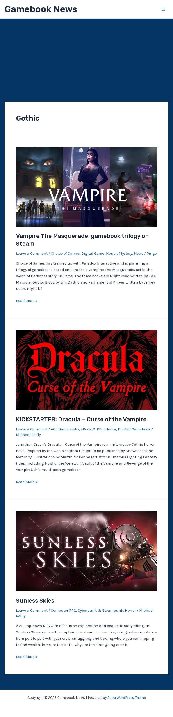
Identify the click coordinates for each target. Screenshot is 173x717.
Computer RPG (63, 610)
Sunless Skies (35, 600)
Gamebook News (41, 9)
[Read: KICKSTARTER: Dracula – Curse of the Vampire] (86, 369)
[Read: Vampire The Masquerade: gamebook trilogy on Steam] (86, 186)
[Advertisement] (86, 52)
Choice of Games (65, 253)
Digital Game (93, 253)
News (138, 253)
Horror (111, 253)
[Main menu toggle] (163, 9)
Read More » (27, 301)
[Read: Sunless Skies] (86, 551)
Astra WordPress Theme (126, 697)
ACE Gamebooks (65, 429)
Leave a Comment (32, 253)
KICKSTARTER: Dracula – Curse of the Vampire (81, 419)
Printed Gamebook (134, 429)
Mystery (125, 253)
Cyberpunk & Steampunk (100, 610)
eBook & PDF (92, 429)
